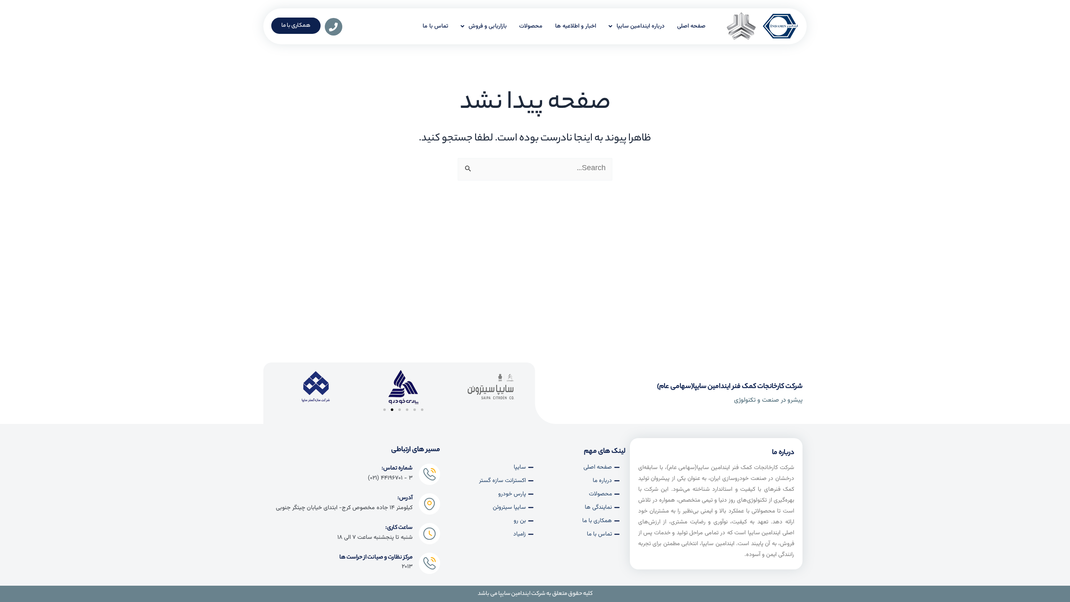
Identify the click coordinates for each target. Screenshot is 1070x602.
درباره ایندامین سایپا (641, 26)
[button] (384, 409)
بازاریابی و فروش (488, 26)
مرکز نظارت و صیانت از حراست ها (376, 557)
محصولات (531, 26)
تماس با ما (435, 26)
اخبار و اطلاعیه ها (575, 26)
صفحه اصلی (691, 26)
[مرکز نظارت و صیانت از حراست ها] (429, 563)
